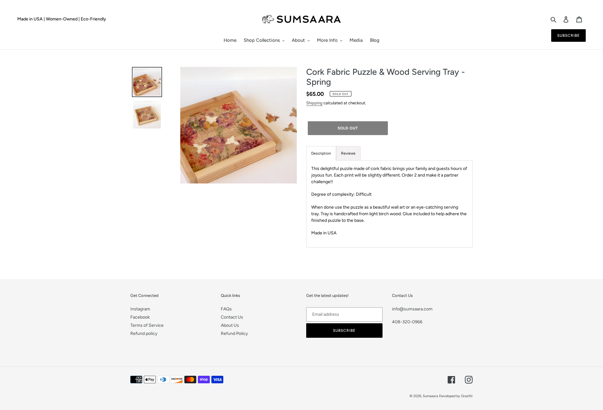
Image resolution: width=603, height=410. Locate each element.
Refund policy (143, 333)
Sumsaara (430, 396)
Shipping (314, 103)
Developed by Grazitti (456, 396)
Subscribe (568, 35)
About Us (230, 325)
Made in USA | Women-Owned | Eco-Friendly (61, 19)
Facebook (140, 317)
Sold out (348, 128)
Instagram (140, 309)
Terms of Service (147, 325)
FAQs (226, 309)
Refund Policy (234, 333)
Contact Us (232, 317)
